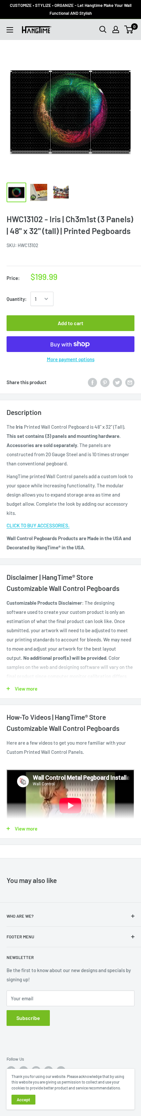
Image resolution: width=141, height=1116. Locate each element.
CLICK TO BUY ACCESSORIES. (38, 525)
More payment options (70, 359)
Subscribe (28, 1018)
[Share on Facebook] (92, 382)
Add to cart (70, 323)
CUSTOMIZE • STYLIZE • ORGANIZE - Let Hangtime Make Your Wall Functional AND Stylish (70, 9)
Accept (23, 1099)
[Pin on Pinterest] (105, 382)
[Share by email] (129, 382)
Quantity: (17, 299)
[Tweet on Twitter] (117, 382)
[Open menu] (10, 29)
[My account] (115, 29)
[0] (129, 29)
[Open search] (103, 29)
